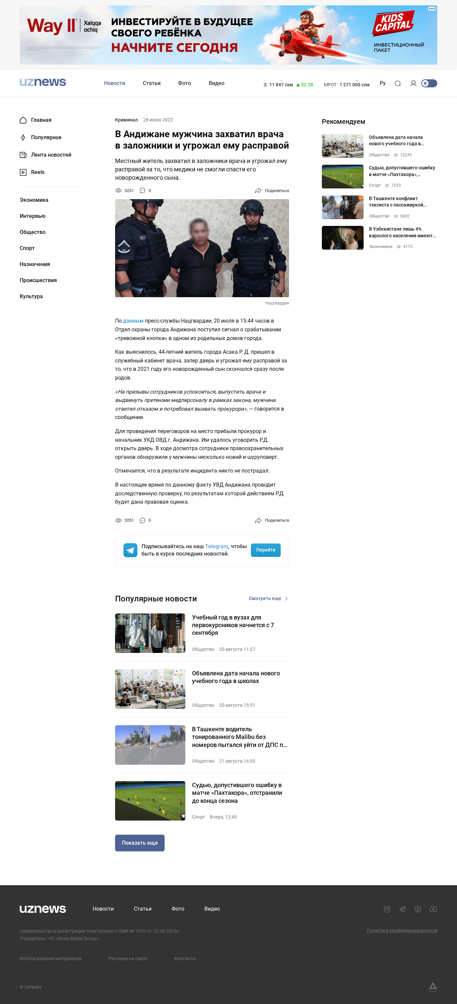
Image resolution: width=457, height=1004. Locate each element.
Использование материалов (51, 958)
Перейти (265, 550)
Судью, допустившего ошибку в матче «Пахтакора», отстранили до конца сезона (237, 792)
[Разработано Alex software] (433, 987)
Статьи (152, 83)
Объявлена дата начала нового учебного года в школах (236, 677)
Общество (32, 232)
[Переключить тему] (429, 83)
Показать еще (140, 843)
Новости (114, 83)
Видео (216, 83)
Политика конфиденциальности (402, 930)
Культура (31, 296)
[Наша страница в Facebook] (418, 909)
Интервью (32, 216)
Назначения (35, 264)
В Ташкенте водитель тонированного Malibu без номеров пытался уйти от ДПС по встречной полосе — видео (239, 737)
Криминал (126, 119)
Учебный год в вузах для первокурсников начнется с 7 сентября (233, 625)
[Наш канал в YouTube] (433, 909)
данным (133, 321)
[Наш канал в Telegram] (402, 909)
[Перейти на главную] (43, 82)
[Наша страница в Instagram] (387, 909)
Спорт (27, 248)
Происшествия (38, 280)
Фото (184, 83)
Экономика (34, 200)
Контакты (185, 958)
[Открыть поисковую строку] (400, 83)
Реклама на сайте (127, 958)
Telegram (216, 546)
